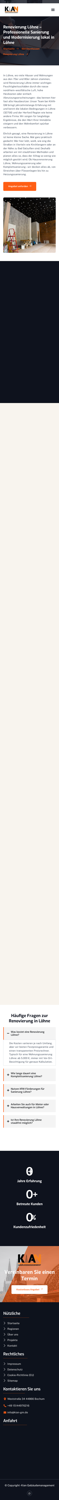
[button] (53, 10)
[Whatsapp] (29, 1493)
